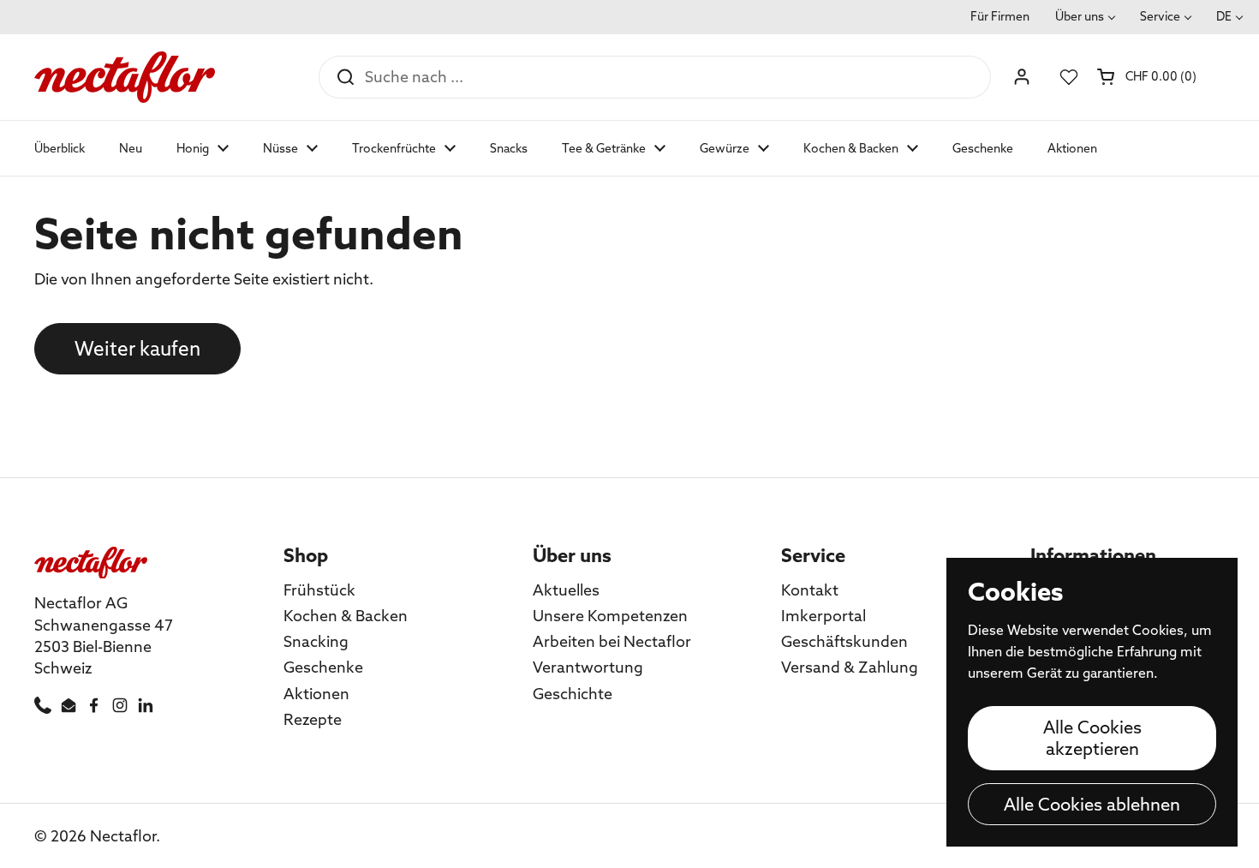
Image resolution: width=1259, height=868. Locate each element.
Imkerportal (823, 616)
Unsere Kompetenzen (610, 616)
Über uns (1079, 16)
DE (1224, 16)
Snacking (316, 641)
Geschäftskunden (844, 641)
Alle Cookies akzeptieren (1092, 737)
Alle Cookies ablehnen (1092, 804)
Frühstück (319, 590)
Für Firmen (999, 16)
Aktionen (316, 693)
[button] (1148, 76)
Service (1160, 16)
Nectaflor (123, 836)
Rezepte (312, 719)
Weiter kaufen (137, 349)
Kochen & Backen (345, 616)
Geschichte (572, 693)
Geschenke (323, 667)
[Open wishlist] (1068, 77)
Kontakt (809, 590)
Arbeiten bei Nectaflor (612, 641)
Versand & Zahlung (849, 667)
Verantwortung (588, 667)
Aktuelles (566, 590)
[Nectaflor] (124, 77)
